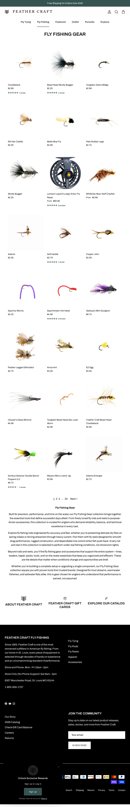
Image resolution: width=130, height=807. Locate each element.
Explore (105, 22)
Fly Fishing (43, 22)
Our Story (10, 716)
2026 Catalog (12, 722)
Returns (9, 738)
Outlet (75, 22)
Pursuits (89, 22)
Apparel (72, 657)
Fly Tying (26, 22)
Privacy (101, 790)
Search (69, 790)
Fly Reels (73, 651)
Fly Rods (73, 646)
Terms (111, 790)
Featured (60, 22)
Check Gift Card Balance (18, 727)
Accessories (75, 662)
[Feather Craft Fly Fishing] (28, 12)
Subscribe (79, 745)
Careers (9, 732)
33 (66, 498)
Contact (121, 790)
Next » (74, 498)
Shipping (80, 790)
